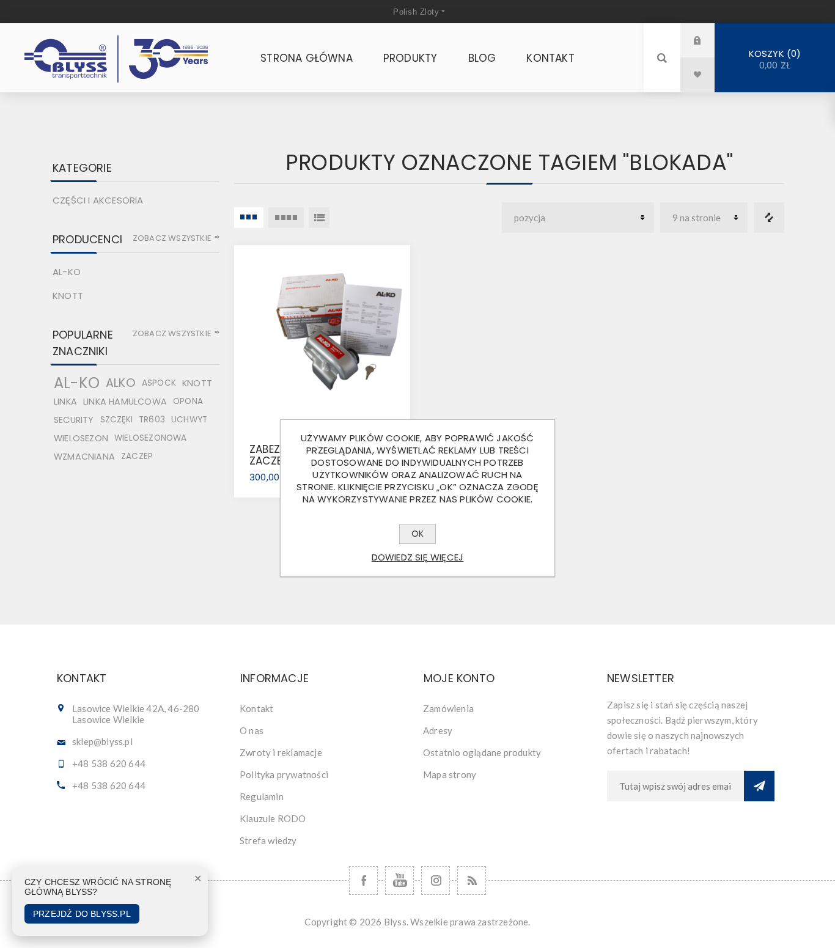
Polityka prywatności (284, 774)
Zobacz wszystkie (172, 238)
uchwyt (189, 419)
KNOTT (68, 295)
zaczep (137, 456)
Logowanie (707, 40)
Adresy (437, 730)
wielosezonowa (150, 438)
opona (188, 401)
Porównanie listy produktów (769, 217)
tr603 (152, 419)
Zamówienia (448, 708)
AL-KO (67, 271)
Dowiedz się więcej (418, 557)
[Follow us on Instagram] (435, 880)
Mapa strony (449, 774)
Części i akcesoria (98, 200)
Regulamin (262, 796)
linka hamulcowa (125, 401)
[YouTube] (399, 880)
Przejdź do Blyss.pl (82, 914)
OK (417, 533)
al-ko (77, 383)
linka (65, 401)
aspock (159, 383)
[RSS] (471, 880)
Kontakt (256, 708)
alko (121, 383)
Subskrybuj (759, 786)
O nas (251, 730)
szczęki (116, 419)
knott (197, 383)
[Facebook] (363, 880)
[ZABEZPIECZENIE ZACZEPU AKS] (322, 333)
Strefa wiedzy (268, 840)
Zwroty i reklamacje (281, 752)
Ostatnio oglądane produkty (482, 752)
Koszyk (773, 59)
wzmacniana (84, 456)
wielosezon (81, 438)
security (74, 420)
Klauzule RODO (273, 818)
